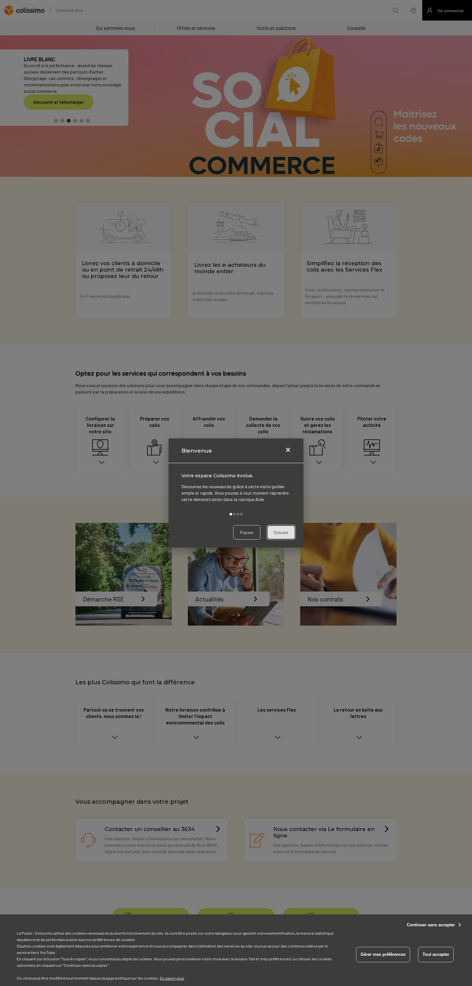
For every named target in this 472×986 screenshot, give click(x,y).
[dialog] (236, 493)
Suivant (281, 532)
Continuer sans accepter (431, 924)
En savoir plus (172, 978)
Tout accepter (436, 954)
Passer (247, 532)
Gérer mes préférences (383, 954)
